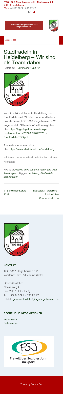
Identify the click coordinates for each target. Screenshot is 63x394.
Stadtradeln (46, 173)
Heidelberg (33, 173)
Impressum (10, 319)
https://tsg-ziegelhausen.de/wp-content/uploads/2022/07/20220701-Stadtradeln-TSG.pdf (25, 133)
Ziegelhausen (11, 176)
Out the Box (37, 384)
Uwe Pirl (35, 67)
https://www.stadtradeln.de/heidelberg (32, 149)
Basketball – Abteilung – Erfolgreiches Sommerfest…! (46, 194)
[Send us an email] (29, 12)
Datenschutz (11, 323)
